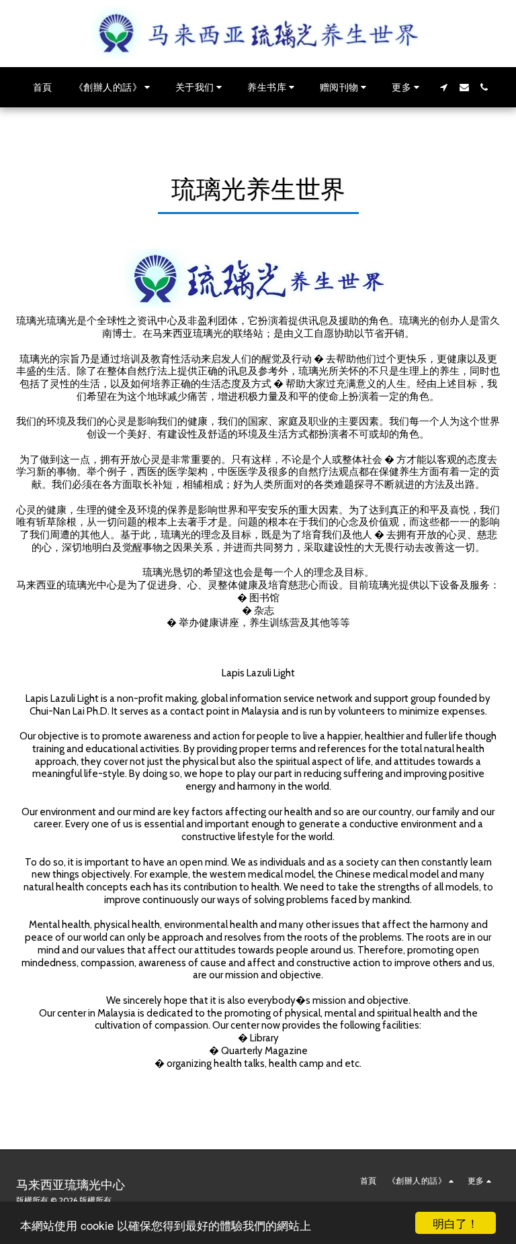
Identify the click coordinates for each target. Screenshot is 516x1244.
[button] (114, 87)
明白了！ (455, 1222)
